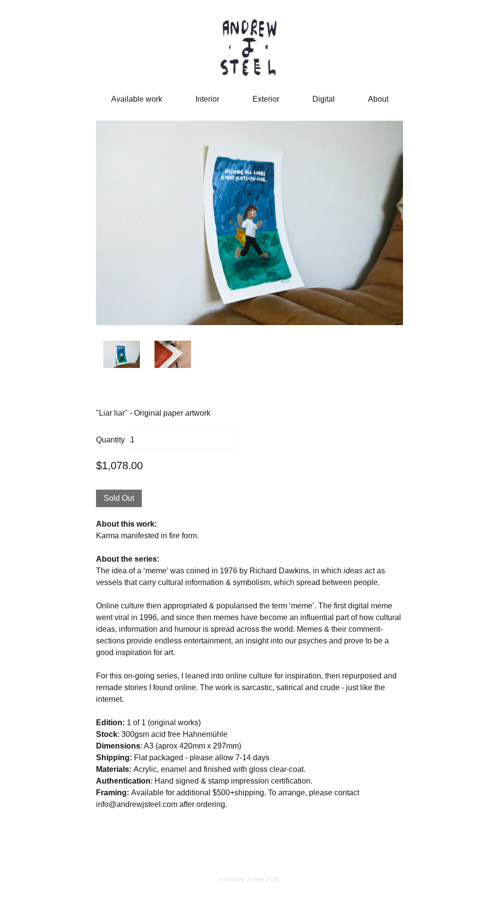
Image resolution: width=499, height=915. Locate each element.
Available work (136, 99)
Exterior (265, 99)
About (378, 99)
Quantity (110, 440)
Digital (323, 99)
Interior (207, 99)
